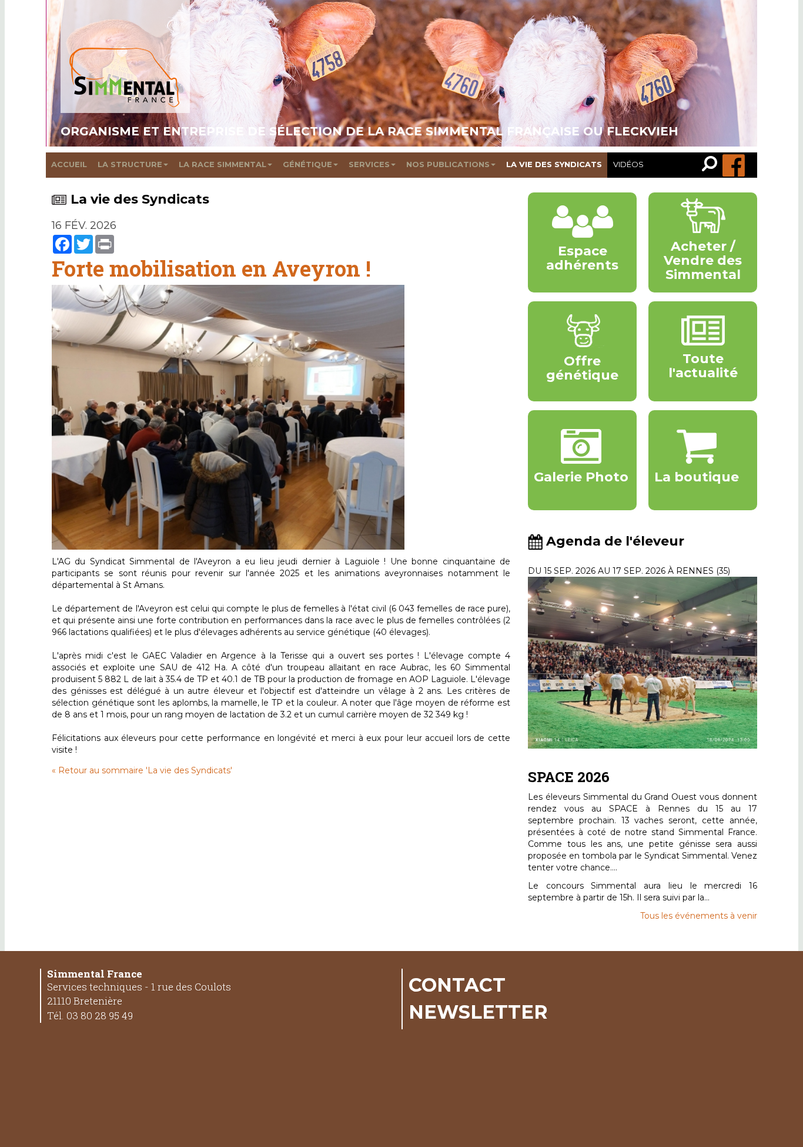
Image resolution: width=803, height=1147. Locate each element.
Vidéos (628, 164)
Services (369, 164)
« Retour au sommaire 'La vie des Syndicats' (142, 770)
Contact (457, 984)
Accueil (69, 164)
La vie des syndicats (554, 164)
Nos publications (448, 164)
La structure (130, 164)
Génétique (307, 164)
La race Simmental (222, 164)
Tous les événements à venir (698, 915)
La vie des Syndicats (140, 199)
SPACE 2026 (569, 776)
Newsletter (478, 1011)
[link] (712, 165)
